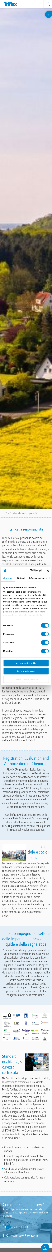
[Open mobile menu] (39, 4)
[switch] (45, 634)
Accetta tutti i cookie (26, 663)
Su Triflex (13, 513)
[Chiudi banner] (48, 571)
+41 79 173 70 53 (24, 1227)
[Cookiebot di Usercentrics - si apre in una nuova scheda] (31, 571)
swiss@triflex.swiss (24, 1236)
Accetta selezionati (26, 671)
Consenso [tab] (8, 578)
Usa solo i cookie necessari (26, 679)
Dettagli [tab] (21, 578)
